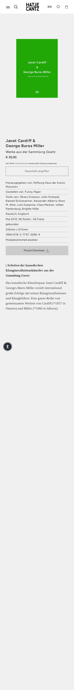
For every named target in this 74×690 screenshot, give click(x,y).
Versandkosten (21, 163)
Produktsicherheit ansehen (22, 239)
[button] (7, 346)
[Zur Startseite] (33, 7)
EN (50, 6)
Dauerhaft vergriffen (37, 171)
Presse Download (34, 250)
